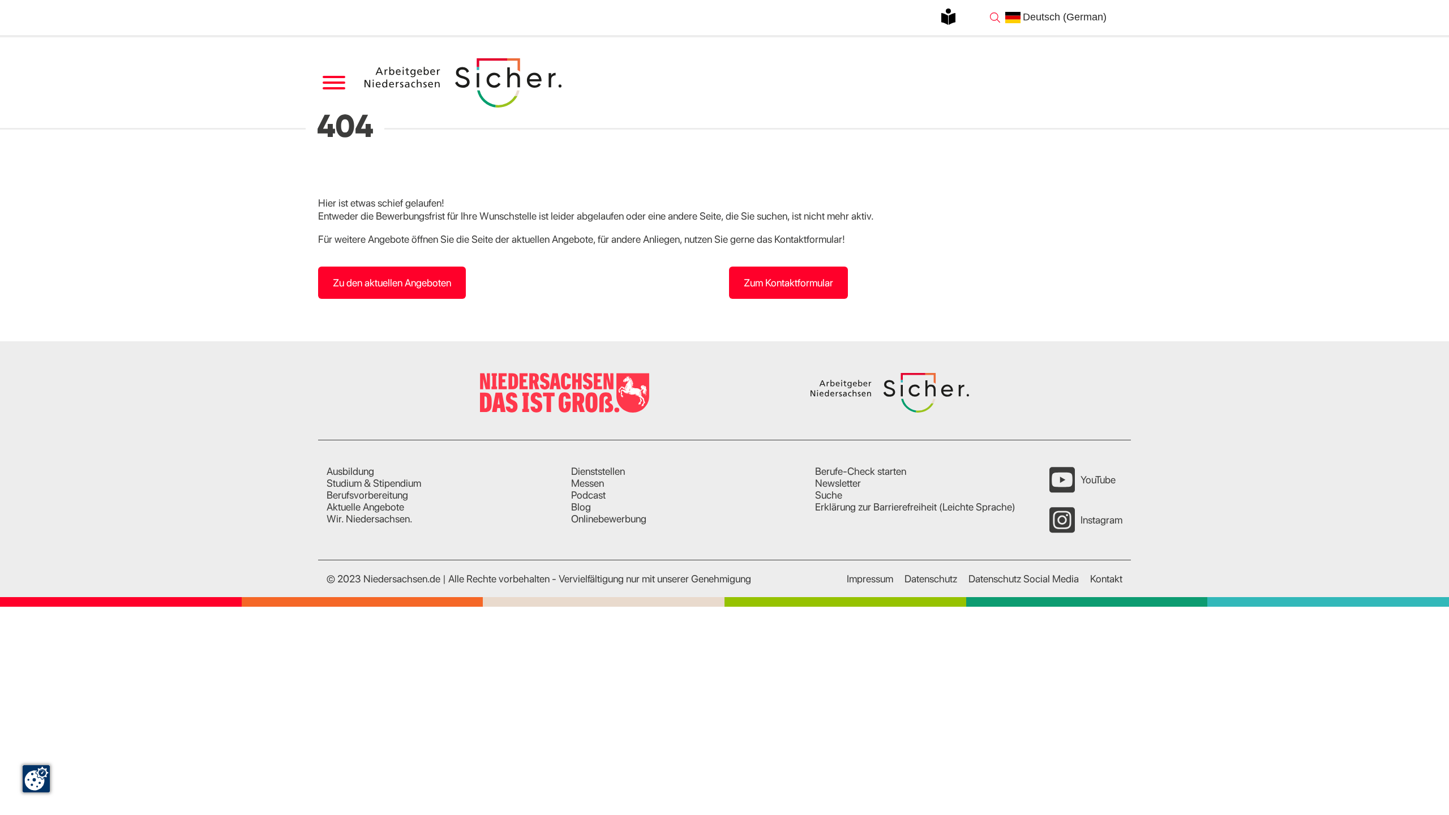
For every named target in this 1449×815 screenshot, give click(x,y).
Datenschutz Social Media (1023, 579)
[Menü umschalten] (333, 82)
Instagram (1101, 520)
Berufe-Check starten (860, 471)
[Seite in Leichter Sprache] (948, 16)
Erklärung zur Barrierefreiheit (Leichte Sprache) (915, 507)
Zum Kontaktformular (788, 283)
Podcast (588, 495)
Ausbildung (350, 471)
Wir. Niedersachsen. (370, 519)
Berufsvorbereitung (367, 495)
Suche (828, 495)
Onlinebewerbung (608, 519)
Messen (587, 483)
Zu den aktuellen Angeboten (392, 283)
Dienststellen (598, 471)
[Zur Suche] (995, 17)
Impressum (870, 579)
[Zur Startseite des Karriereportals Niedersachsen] (464, 83)
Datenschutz (930, 579)
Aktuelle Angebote (365, 507)
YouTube (1098, 480)
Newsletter (838, 483)
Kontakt (1106, 579)
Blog (581, 507)
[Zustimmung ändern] (36, 778)
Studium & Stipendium (374, 483)
